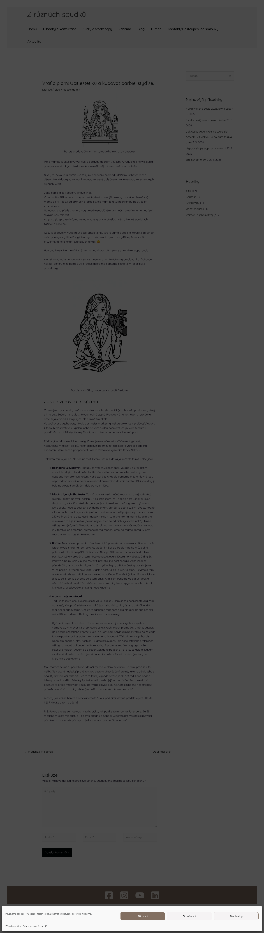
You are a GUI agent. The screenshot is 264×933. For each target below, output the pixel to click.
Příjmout (143, 916)
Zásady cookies (13, 926)
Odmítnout (189, 916)
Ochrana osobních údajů (35, 926)
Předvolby (236, 916)
